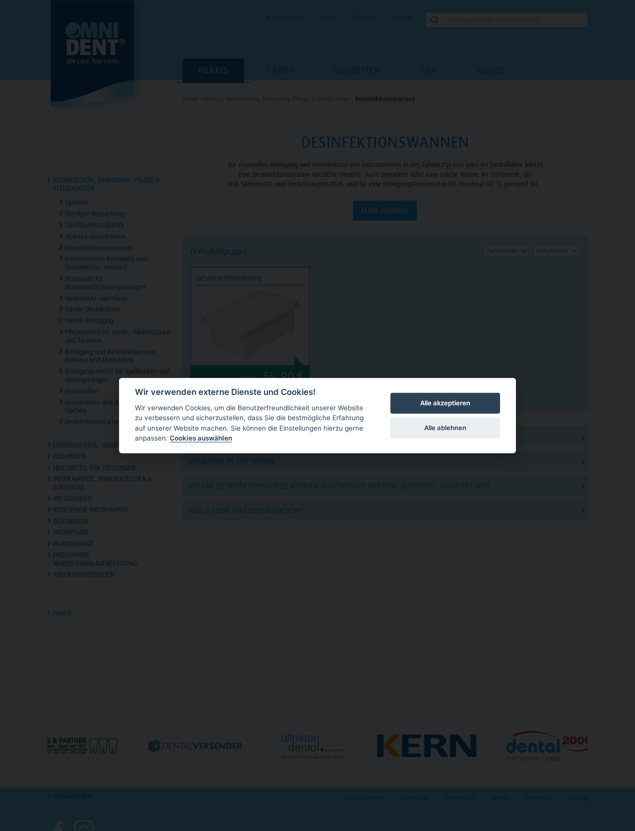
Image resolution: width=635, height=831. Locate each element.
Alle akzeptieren (445, 403)
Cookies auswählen (201, 438)
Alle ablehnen (445, 428)
